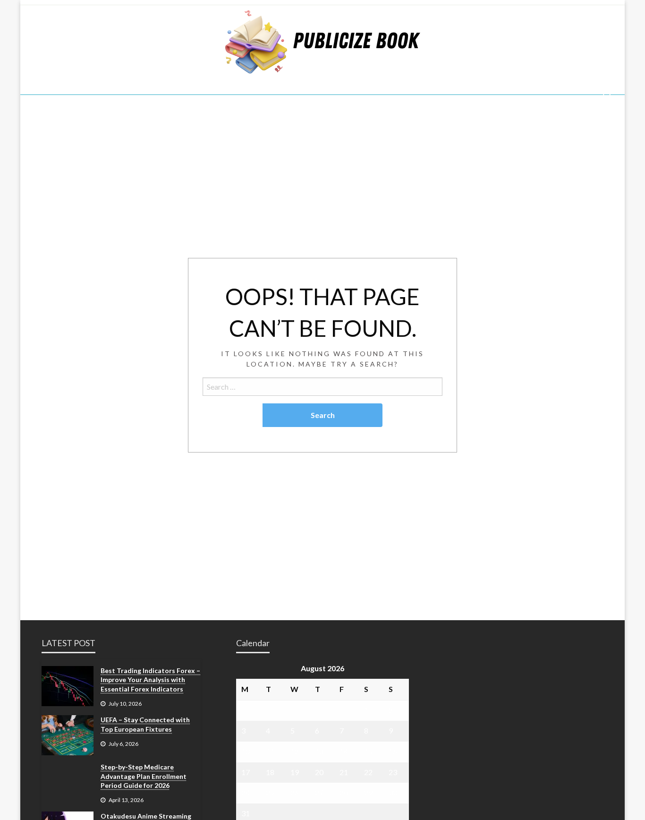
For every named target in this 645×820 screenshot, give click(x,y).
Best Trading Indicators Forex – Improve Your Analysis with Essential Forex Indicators (150, 679)
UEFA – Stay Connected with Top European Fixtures (145, 724)
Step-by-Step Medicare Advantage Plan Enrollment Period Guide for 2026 (144, 776)
